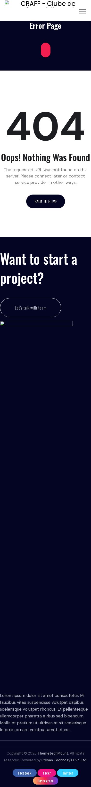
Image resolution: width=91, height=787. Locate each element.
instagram (45, 780)
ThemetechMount (53, 753)
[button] (45, 201)
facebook (24, 773)
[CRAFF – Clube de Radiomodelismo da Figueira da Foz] (46, 10)
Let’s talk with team (30, 308)
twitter (67, 773)
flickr (47, 773)
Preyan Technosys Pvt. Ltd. (64, 760)
